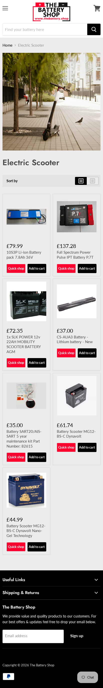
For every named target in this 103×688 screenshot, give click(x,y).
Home (7, 45)
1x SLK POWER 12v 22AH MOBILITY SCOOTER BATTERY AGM (23, 344)
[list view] (92, 181)
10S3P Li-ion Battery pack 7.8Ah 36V (23, 254)
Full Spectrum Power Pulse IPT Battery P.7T (75, 254)
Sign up (76, 635)
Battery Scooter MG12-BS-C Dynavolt (76, 434)
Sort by (12, 181)
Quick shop (16, 268)
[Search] (93, 29)
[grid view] (81, 181)
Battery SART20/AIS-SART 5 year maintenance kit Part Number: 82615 (24, 438)
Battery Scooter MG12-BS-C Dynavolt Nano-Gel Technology (26, 531)
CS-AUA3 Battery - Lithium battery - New (75, 339)
